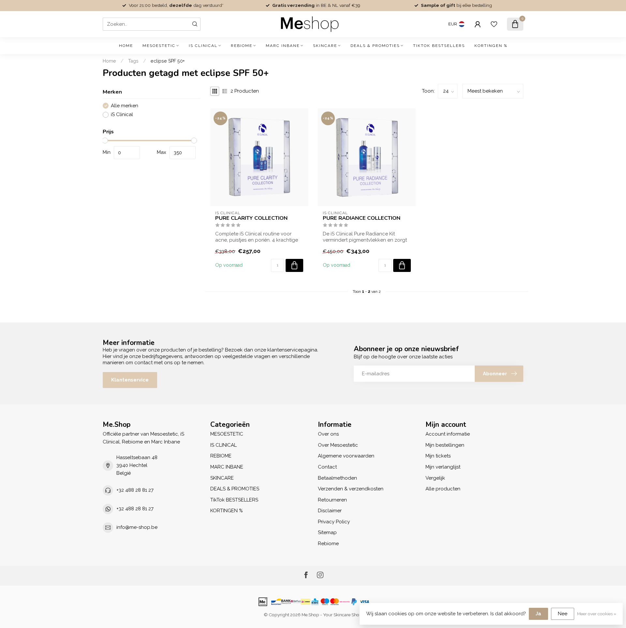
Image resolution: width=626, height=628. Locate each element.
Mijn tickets (438, 456)
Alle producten (442, 489)
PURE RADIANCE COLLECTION (361, 218)
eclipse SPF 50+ (168, 61)
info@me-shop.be (136, 527)
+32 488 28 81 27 (135, 490)
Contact (327, 467)
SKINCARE (325, 45)
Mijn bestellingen (444, 445)
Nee (562, 614)
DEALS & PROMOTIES (375, 45)
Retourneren (332, 500)
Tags (133, 61)
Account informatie (447, 434)
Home (126, 45)
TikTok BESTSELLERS (439, 45)
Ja (538, 614)
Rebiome (328, 543)
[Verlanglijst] (494, 24)
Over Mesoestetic (338, 445)
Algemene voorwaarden (346, 456)
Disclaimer (330, 511)
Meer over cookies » (596, 613)
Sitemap (327, 532)
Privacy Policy (334, 522)
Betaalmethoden (337, 478)
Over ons (328, 434)
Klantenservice (130, 380)
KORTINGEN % (490, 45)
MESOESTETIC (158, 45)
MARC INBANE (283, 45)
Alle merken (124, 106)
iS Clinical (122, 114)
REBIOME (241, 45)
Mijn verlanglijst (442, 467)
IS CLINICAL (203, 45)
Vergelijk (435, 478)
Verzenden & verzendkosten (350, 489)
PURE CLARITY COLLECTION (251, 218)
